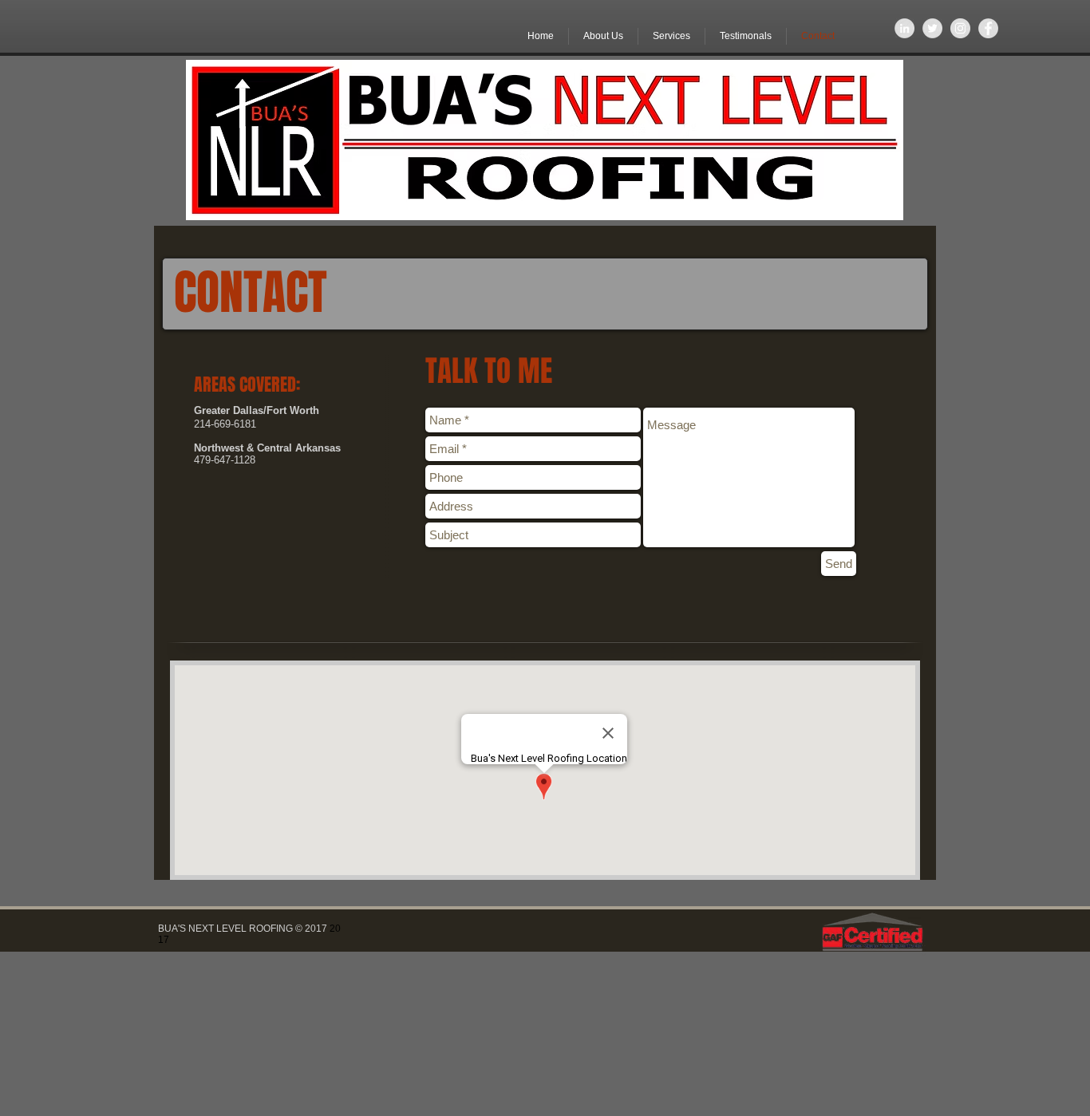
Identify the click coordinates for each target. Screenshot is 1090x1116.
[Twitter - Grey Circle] (932, 28)
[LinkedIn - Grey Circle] (904, 28)
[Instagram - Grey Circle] (960, 28)
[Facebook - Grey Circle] (988, 28)
